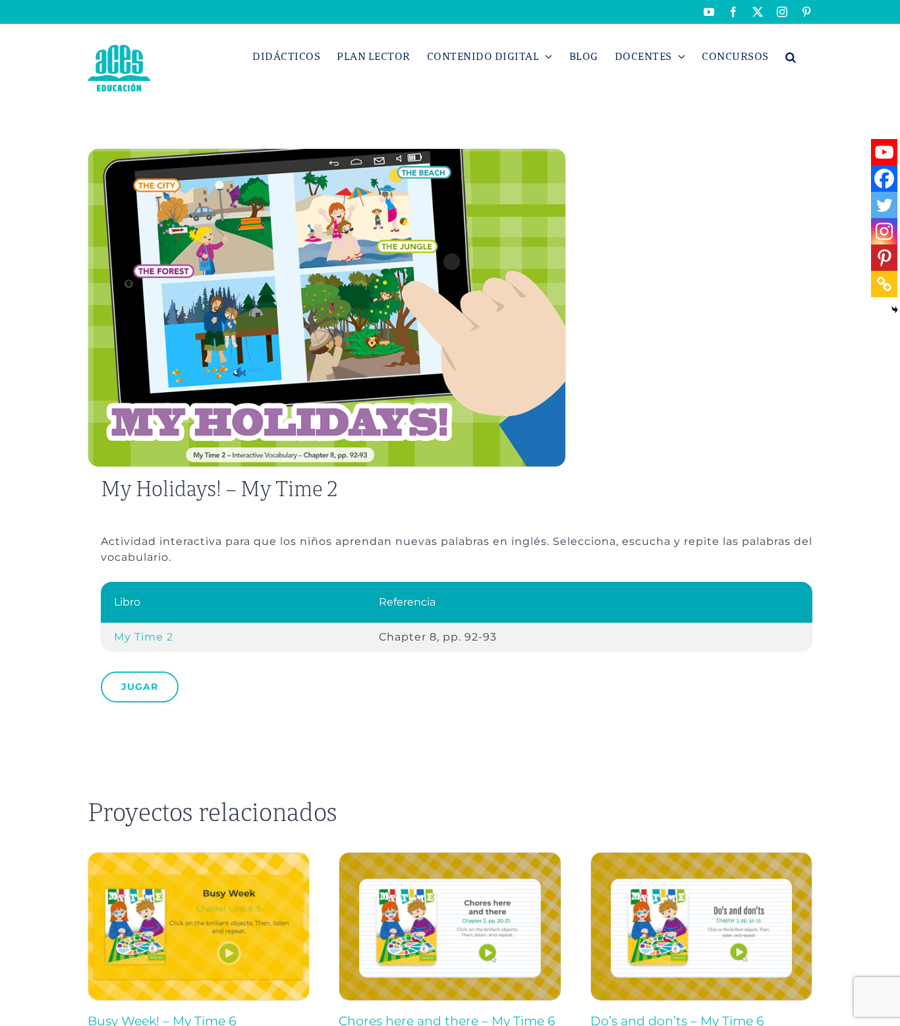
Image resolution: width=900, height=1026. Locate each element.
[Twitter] (884, 205)
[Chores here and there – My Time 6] (450, 858)
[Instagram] (884, 231)
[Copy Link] (884, 284)
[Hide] (894, 309)
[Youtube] (884, 152)
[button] (791, 56)
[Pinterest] (884, 257)
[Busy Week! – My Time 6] (199, 858)
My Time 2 (143, 637)
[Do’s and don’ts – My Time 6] (701, 858)
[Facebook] (884, 178)
